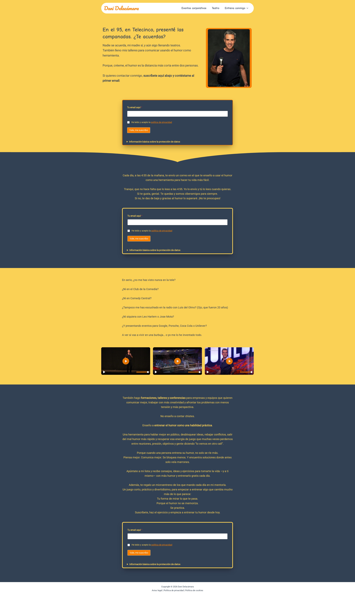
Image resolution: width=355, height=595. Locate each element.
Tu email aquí (134, 107)
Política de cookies (194, 590)
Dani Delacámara (121, 8)
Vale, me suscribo (138, 130)
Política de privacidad (174, 590)
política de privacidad (161, 122)
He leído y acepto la (151, 122)
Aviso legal (157, 590)
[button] (246, 8)
